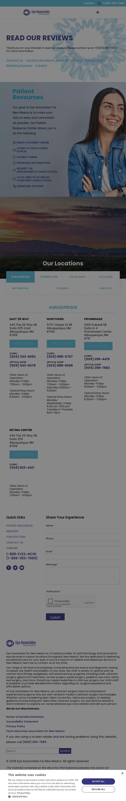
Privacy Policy (23, 792)
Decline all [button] (98, 789)
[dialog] (63, 785)
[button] (43, 797)
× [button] (122, 773)
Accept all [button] (98, 781)
